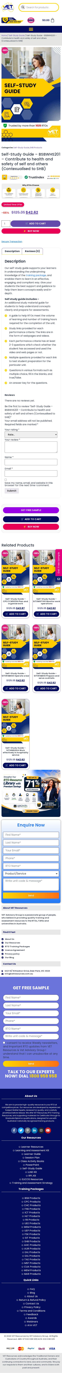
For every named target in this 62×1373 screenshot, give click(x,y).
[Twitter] (21, 1130)
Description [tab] (12, 251)
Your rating (12, 430)
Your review (12, 440)
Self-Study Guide (17, 35)
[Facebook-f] (14, 1130)
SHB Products (36, 147)
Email (9, 468)
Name (9, 457)
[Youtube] (48, 1130)
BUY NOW (33, 231)
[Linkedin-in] (34, 1130)
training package (36, 275)
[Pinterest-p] (28, 1130)
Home (4, 35)
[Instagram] (41, 1130)
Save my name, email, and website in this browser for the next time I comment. (29, 484)
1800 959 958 (43, 1076)
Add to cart (37, 223)
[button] (31, 29)
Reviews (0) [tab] (32, 251)
